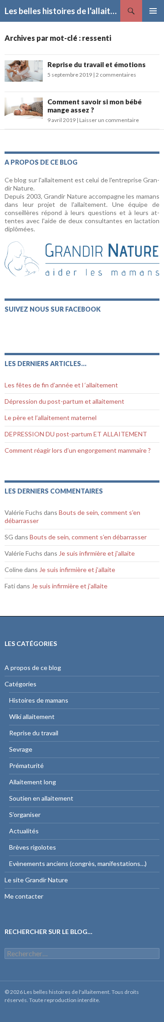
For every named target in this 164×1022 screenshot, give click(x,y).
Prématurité (26, 765)
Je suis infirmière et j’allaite (97, 553)
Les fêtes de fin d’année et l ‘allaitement (61, 385)
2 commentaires (116, 74)
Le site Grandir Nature (36, 880)
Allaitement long (32, 782)
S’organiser (25, 814)
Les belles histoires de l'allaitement (62, 11)
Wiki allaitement (32, 716)
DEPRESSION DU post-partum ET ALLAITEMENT (76, 434)
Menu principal (153, 11)
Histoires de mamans (38, 700)
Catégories (20, 684)
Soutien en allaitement (41, 798)
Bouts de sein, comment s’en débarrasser (88, 537)
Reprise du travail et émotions (96, 64)
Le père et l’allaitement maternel (51, 417)
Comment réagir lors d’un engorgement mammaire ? (78, 450)
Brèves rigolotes (32, 847)
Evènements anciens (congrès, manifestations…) (78, 863)
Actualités (24, 831)
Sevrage (20, 749)
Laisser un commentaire (109, 120)
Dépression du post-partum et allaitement (64, 401)
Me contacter (24, 896)
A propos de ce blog (33, 667)
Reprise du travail (33, 733)
